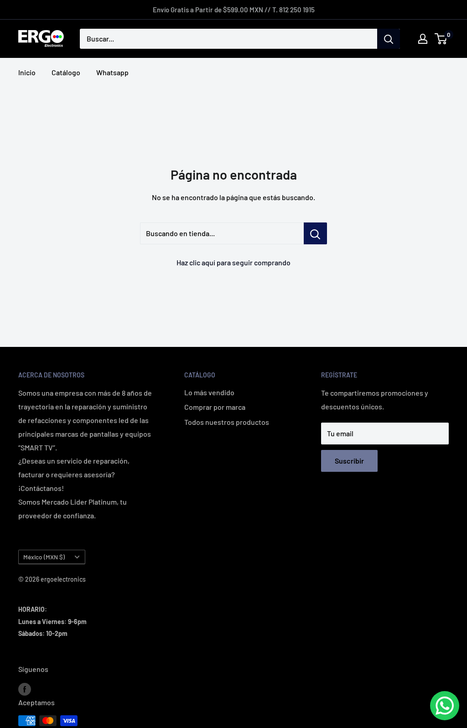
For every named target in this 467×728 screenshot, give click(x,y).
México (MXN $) (44, 557)
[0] (441, 38)
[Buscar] (388, 39)
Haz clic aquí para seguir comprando (233, 262)
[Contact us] (444, 705)
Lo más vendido (209, 392)
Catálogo (66, 72)
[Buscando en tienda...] (315, 233)
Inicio (27, 72)
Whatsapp (112, 72)
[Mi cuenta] (422, 39)
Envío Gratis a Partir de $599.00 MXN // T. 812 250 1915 (234, 9)
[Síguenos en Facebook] (24, 689)
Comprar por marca (214, 407)
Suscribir (349, 460)
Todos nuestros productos (226, 422)
